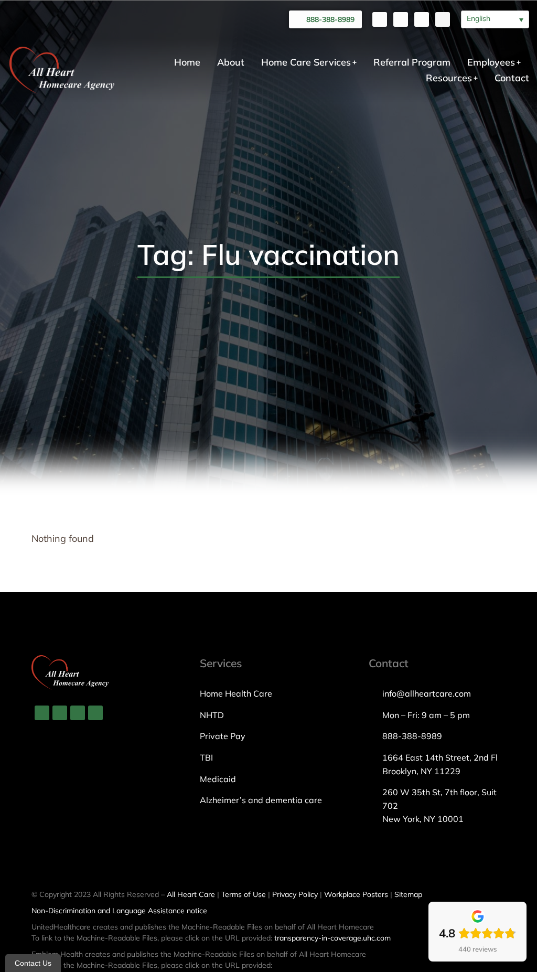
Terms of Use (243, 894)
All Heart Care (191, 894)
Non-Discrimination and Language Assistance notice (119, 910)
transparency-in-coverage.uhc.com (332, 938)
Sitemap (408, 894)
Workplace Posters (356, 894)
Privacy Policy (295, 894)
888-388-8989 (330, 19)
